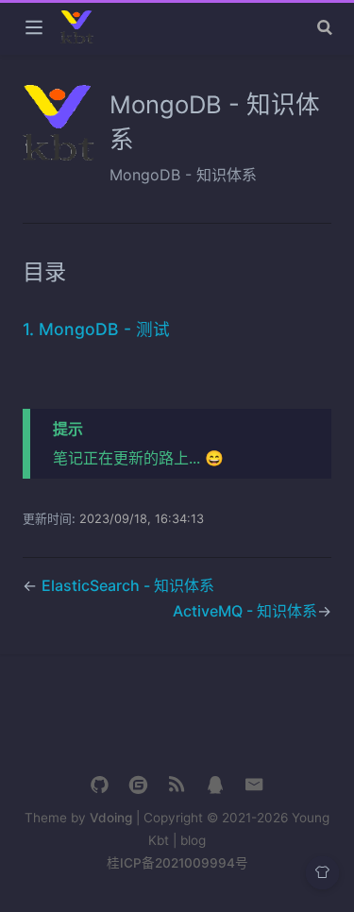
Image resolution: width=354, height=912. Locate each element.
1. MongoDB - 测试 (96, 329)
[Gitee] (138, 785)
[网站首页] (177, 785)
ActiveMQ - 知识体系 (245, 610)
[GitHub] (99, 785)
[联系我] (254, 785)
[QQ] (215, 785)
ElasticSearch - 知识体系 (128, 585)
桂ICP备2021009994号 (177, 862)
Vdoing (111, 817)
